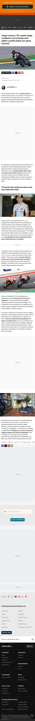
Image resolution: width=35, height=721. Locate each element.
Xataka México (5, 702)
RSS (22, 596)
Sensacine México (22, 704)
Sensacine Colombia (23, 707)
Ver (18, 519)
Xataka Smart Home (7, 662)
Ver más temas (6, 632)
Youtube (15, 596)
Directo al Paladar (6, 677)
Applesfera (4, 660)
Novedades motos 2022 (25, 627)
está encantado (6, 255)
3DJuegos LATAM (22, 702)
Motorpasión (21, 677)
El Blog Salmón (21, 688)
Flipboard (19, 73)
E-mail (22, 73)
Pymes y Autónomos (23, 691)
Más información (5, 719)
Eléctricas (5, 627)
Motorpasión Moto (22, 679)
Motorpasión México (23, 709)
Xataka (3, 655)
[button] (11, 87)
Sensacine (20, 666)
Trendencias (5, 688)
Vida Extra (20, 657)
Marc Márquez (22, 624)
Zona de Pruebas (23, 617)
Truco (19, 27)
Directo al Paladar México (8, 709)
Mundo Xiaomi (5, 664)
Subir (28, 646)
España (30, 27)
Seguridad (21, 614)
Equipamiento (6, 620)
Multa (14, 27)
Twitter (16, 73)
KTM (25, 27)
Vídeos (4, 614)
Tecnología (5, 617)
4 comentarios (7, 72)
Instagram (19, 596)
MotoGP (10, 442)
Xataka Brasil (5, 704)
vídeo (26, 220)
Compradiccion (5, 693)
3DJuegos (20, 655)
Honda (18, 442)
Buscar (32, 639)
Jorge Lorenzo (27, 442)
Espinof (20, 668)
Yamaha (20, 620)
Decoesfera (5, 691)
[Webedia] (6, 647)
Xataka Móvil (5, 657)
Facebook (13, 73)
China (4, 27)
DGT (10, 27)
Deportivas (5, 611)
